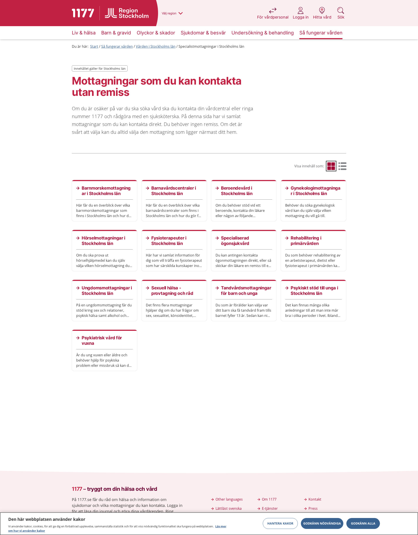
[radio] (331, 166)
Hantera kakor (280, 523)
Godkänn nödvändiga (322, 523)
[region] (209, 523)
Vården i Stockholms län (155, 46)
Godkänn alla (363, 523)
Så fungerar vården (117, 46)
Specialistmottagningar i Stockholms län (211, 46)
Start (94, 46)
